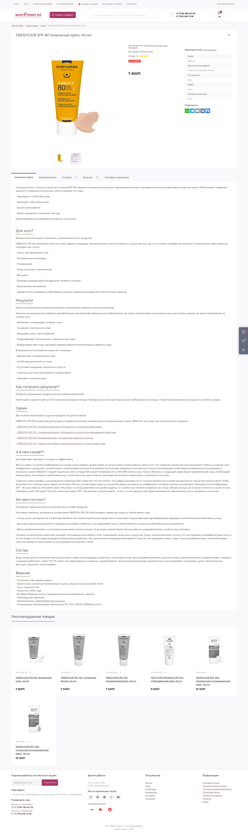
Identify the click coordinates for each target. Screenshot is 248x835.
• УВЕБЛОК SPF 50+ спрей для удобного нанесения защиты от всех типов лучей (60, 443)
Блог (26, 4)
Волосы (148, 783)
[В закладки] (228, 35)
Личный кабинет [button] (226, 4)
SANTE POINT (17, 26)
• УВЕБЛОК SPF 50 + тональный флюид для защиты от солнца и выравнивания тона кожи (66, 432)
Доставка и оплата (112, 4)
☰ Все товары (32, 26)
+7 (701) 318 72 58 (184, 16)
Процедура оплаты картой (215, 786)
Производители (65, 4)
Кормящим (150, 795)
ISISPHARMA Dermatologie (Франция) (147, 46)
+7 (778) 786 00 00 (185, 13)
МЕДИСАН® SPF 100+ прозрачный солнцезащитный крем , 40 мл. (213, 681)
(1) (137, 56)
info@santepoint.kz (96, 804)
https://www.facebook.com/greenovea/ (97, 797)
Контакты (132, 4)
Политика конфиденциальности (217, 789)
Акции (205, 802)
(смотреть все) (210, 50)
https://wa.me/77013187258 (111, 797)
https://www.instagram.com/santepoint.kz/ (91, 797)
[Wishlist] (52, 637)
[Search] (91, 15)
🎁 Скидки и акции (88, 4)
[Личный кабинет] (243, 349)
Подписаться (50, 782)
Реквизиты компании (212, 795)
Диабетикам (150, 789)
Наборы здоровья (42, 4)
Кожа (43, 26)
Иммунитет (150, 799)
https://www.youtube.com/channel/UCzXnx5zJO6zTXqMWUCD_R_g (118, 797)
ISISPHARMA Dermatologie (50, 601)
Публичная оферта (211, 792)
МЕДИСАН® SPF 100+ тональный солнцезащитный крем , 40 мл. (32, 750)
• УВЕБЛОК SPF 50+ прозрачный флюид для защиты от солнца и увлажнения (59, 426)
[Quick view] (52, 631)
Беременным (151, 792)
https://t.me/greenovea (104, 797)
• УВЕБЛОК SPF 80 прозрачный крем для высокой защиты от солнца (54, 438)
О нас (16, 4)
